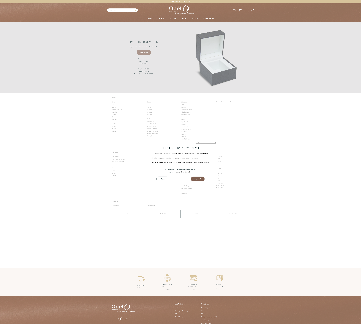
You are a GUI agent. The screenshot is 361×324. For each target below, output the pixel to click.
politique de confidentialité (183, 172)
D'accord (198, 179)
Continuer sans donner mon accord (206, 143)
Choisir (162, 179)
